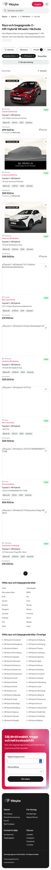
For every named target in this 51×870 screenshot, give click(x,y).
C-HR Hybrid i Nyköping (11, 708)
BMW (28, 592)
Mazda (29, 622)
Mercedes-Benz (8, 592)
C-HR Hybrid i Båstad (34, 720)
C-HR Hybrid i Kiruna (34, 703)
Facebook (30, 841)
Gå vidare (25, 779)
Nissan (29, 609)
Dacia (28, 618)
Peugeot (5, 609)
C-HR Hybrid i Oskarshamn (36, 708)
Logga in (37, 4)
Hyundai (5, 613)
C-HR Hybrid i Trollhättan (35, 716)
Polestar (5, 618)
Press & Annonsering (12, 817)
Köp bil (13, 16)
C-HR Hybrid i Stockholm (11, 640)
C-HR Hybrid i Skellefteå (35, 712)
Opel (28, 626)
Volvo (4, 588)
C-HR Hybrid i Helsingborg (12, 644)
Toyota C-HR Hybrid (11, 115)
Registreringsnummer (16, 757)
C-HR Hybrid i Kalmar (34, 665)
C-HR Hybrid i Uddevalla (11, 695)
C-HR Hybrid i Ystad (9, 699)
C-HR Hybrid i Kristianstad (12, 674)
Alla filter (10, 50)
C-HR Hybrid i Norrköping (11, 652)
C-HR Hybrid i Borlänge (11, 703)
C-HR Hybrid (25, 16)
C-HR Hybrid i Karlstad (35, 669)
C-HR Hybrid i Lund (9, 691)
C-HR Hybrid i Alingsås (10, 720)
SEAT (4, 626)
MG (3, 622)
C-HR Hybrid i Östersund (35, 699)
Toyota (4, 601)
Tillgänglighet (9, 838)
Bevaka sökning (27, 62)
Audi (3, 596)
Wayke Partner (32, 817)
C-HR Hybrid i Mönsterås (35, 691)
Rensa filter (42, 56)
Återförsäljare (9, 824)
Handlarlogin (31, 814)
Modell (38, 50)
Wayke (4, 16)
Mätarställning (13, 767)
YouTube (29, 845)
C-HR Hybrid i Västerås (35, 657)
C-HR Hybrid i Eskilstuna (11, 665)
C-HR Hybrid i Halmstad (11, 661)
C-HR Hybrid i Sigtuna (10, 712)
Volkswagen (31, 588)
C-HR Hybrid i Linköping (35, 652)
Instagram (30, 838)
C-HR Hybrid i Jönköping (35, 644)
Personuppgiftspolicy (11, 859)
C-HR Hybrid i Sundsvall (35, 674)
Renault (5, 605)
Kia (27, 596)
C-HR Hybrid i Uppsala (10, 657)
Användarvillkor (9, 862)
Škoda (29, 605)
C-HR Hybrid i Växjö (33, 661)
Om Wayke (8, 814)
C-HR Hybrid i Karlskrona (11, 669)
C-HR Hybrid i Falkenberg (36, 682)
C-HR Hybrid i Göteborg (35, 640)
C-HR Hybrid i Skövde (10, 716)
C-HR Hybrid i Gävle (9, 686)
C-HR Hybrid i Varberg (34, 678)
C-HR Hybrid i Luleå (33, 686)
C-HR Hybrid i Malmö (10, 648)
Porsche (29, 613)
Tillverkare (24, 50)
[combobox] (25, 10)
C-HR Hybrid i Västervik (35, 695)
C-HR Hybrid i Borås (9, 682)
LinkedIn (29, 834)
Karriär (6, 820)
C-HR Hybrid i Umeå (9, 678)
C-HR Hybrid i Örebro (34, 648)
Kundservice (9, 834)
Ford (28, 601)
